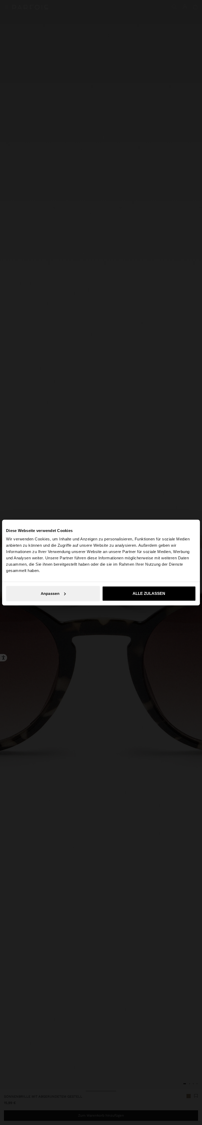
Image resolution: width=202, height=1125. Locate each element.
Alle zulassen (149, 593)
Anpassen (50, 593)
